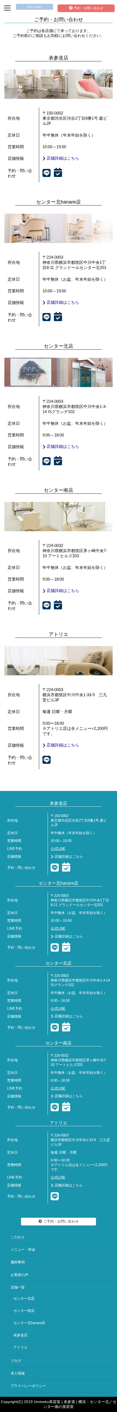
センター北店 (24, 1298)
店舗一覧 (18, 1287)
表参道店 (20, 1335)
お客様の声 (19, 1275)
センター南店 (24, 1311)
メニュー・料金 (23, 1250)
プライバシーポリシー (28, 1386)
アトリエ (20, 1347)
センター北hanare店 (29, 1323)
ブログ (16, 1361)
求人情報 (18, 1373)
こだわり (18, 1237)
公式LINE (58, 849)
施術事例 (18, 1262)
